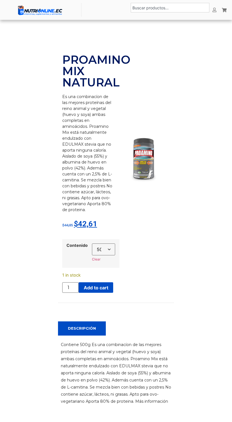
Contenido (77, 245)
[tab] (82, 328)
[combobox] (170, 7)
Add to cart (96, 287)
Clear (96, 259)
